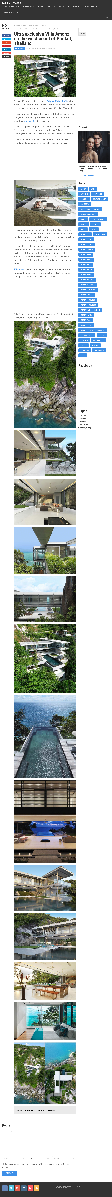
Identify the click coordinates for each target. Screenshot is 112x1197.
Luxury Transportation (68, 7)
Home (18, 25)
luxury (93, 229)
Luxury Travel (89, 7)
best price (98, 194)
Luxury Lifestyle (11, 12)
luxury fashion (87, 249)
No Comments (50, 48)
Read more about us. (86, 175)
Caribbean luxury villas (90, 209)
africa (83, 189)
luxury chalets (87, 244)
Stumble (7, 53)
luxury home (86, 254)
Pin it (7, 46)
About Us (83, 416)
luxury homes (86, 259)
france (95, 224)
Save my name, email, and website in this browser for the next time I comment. (36, 1165)
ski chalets (99, 350)
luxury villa (85, 320)
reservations (98, 340)
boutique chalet (99, 199)
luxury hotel (86, 265)
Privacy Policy (85, 428)
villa (83, 355)
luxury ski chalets (88, 305)
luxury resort (86, 295)
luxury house (86, 275)
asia (93, 189)
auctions (84, 194)
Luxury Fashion (10, 7)
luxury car (85, 234)
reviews (95, 345)
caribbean (85, 204)
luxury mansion (87, 280)
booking (84, 199)
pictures (84, 340)
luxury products (87, 285)
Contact (83, 422)
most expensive (87, 335)
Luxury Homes (28, 7)
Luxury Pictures (11, 2)
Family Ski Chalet (98, 219)
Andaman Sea (30, 121)
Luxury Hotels (39, 25)
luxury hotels (86, 270)
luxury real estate (88, 290)
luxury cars (100, 234)
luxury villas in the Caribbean (93, 330)
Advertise (84, 419)
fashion (84, 224)
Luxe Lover (32, 48)
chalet (83, 219)
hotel (83, 229)
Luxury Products (45, 7)
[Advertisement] (45, 162)
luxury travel (86, 315)
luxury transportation (90, 310)
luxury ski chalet (88, 300)
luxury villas (86, 325)
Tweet (7, 39)
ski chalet (85, 350)
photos (102, 335)
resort (83, 345)
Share (7, 35)
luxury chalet (86, 239)
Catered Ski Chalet (88, 214)
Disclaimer (84, 425)
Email (7, 56)
